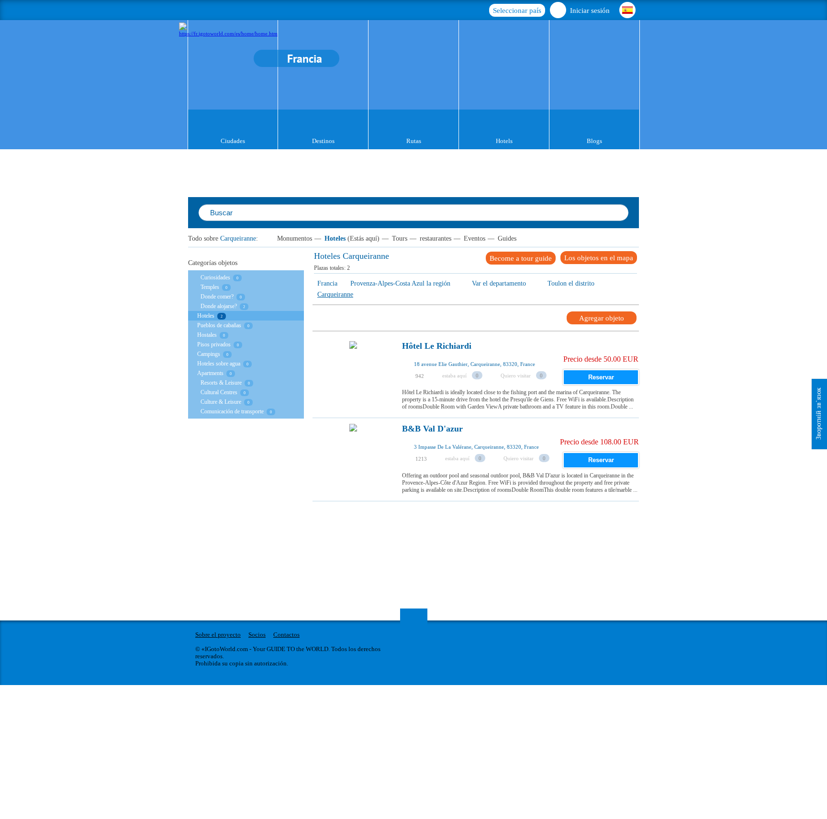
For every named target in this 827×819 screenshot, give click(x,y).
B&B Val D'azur (432, 428)
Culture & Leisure (221, 401)
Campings (208, 354)
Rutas (413, 140)
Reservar (601, 377)
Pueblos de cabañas (219, 325)
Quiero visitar (516, 375)
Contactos (286, 634)
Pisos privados (214, 344)
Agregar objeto (601, 318)
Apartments (210, 373)
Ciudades (233, 140)
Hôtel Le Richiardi (436, 346)
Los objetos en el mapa (598, 258)
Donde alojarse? (219, 306)
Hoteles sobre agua (218, 363)
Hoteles (335, 238)
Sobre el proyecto (218, 634)
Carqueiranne (238, 238)
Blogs (594, 140)
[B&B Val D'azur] (353, 454)
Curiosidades (215, 277)
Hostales (207, 335)
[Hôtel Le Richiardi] (353, 371)
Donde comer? (217, 296)
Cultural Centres (219, 392)
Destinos (323, 140)
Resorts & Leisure (221, 382)
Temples (210, 287)
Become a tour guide (521, 258)
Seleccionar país (517, 10)
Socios (257, 634)
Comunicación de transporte (232, 411)
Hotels (504, 140)
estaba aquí (454, 375)
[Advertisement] (487, 522)
